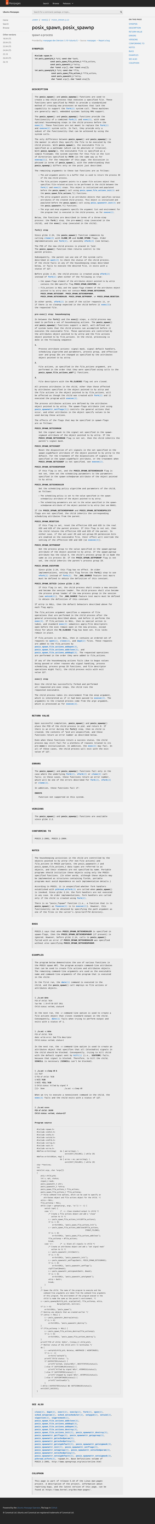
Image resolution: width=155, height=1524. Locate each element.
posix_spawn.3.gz (60, 20)
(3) (87, 120)
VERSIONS (133, 39)
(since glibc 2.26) (57, 584)
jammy (35, 20)
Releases (67, 3)
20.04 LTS (7, 42)
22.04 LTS (7, 46)
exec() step (41, 679)
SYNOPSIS (133, 24)
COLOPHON (134, 63)
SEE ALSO (133, 59)
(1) (65, 982)
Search (46, 3)
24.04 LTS (7, 50)
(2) (70, 109)
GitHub (54, 1508)
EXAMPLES (133, 55)
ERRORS (132, 35)
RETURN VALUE (135, 32)
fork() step (41, 230)
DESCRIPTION (135, 28)
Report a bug (104, 40)
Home (5, 20)
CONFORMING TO (136, 43)
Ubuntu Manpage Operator (28, 1508)
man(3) (45, 20)
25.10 (5, 54)
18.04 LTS (7, 38)
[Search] (121, 12)
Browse (56, 3)
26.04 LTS (7, 58)
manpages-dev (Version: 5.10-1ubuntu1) (60, 40)
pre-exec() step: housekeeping (52, 314)
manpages (91, 40)
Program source (43, 1123)
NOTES (132, 47)
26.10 (5, 62)
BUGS (131, 51)
